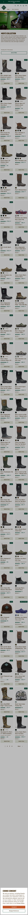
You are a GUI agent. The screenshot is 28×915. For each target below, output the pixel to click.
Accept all (14, 907)
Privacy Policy (20, 903)
